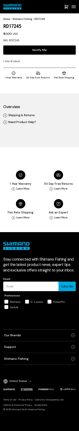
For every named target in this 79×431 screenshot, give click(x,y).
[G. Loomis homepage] (27, 389)
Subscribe (67, 286)
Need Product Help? (22, 122)
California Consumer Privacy (17, 405)
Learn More (23, 188)
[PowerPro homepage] (46, 389)
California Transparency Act (49, 399)
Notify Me (39, 50)
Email (6, 278)
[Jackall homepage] (68, 389)
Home (6, 19)
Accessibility (41, 405)
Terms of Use (9, 399)
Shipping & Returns (21, 115)
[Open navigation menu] (74, 6)
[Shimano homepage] (9, 389)
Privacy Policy (26, 399)
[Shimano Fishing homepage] (13, 7)
